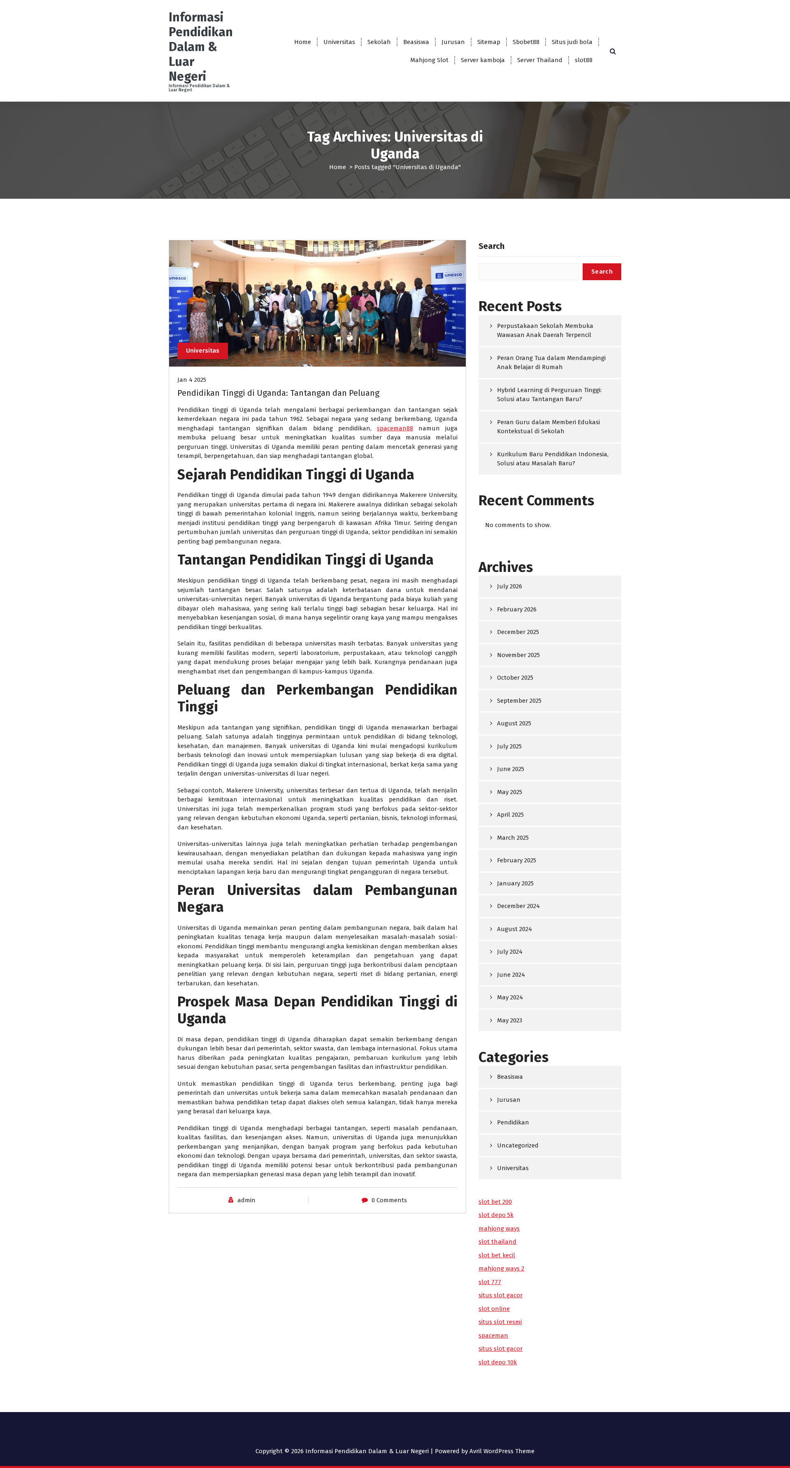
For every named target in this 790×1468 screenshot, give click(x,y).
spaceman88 (395, 428)
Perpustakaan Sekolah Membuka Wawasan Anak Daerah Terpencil (545, 330)
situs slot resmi (500, 1322)
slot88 (583, 60)
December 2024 (518, 906)
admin (246, 1200)
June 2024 (511, 974)
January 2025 (515, 883)
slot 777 (490, 1282)
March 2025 (513, 837)
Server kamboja (483, 60)
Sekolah (379, 42)
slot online (494, 1308)
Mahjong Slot (429, 60)
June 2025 (510, 769)
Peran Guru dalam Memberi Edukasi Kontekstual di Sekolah (548, 426)
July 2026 (509, 586)
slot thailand (497, 1241)
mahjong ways (499, 1228)
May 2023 (509, 1020)
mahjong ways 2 (501, 1268)
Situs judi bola (572, 42)
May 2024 (510, 997)
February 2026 (517, 609)
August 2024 (514, 929)
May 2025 (509, 792)
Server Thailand (539, 60)
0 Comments (389, 1200)
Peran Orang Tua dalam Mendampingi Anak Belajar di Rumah (551, 362)
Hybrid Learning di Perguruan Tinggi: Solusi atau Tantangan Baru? (549, 394)
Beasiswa (416, 42)
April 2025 (510, 814)
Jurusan (453, 42)
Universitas (339, 42)
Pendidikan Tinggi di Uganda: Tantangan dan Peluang (278, 393)
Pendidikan (513, 1122)
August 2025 (514, 723)
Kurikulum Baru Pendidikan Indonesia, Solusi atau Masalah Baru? (553, 459)
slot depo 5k (496, 1215)
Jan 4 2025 (191, 379)
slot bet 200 (495, 1202)
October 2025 (515, 677)
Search (491, 246)
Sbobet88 (526, 42)
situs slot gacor (501, 1295)
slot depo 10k (498, 1362)
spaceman (493, 1335)
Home (302, 42)
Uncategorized (518, 1145)
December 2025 (518, 632)
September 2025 (519, 700)
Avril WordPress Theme (501, 1451)
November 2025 (518, 655)
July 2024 (510, 951)
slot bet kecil (497, 1255)
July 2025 (509, 746)
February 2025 (516, 860)
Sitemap (488, 42)
